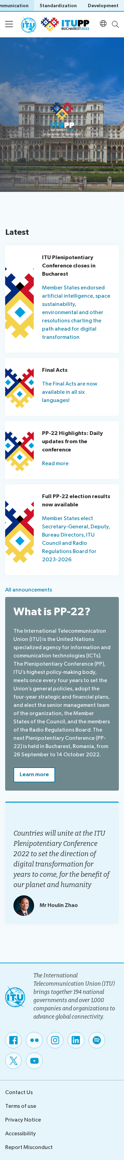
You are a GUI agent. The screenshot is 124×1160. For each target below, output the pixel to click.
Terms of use (20, 1106)
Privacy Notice (23, 1120)
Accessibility (20, 1133)
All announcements (28, 590)
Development (103, 6)
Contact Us (19, 1092)
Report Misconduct (29, 1147)
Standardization (58, 6)
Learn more (34, 774)
